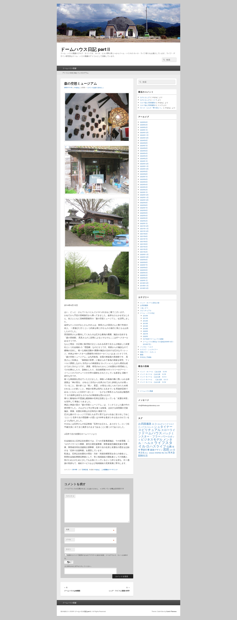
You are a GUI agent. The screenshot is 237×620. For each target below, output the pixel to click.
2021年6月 (144, 241)
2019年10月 (144, 288)
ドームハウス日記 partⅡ (85, 49)
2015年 (145, 328)
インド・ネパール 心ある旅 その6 (153, 371)
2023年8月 (144, 174)
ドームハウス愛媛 (69, 68)
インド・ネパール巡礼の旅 (149, 303)
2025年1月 (144, 130)
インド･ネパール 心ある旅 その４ (153, 377)
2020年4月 (144, 272)
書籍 (141, 354)
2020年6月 (144, 267)
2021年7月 (144, 239)
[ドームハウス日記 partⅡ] (118, 41)
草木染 (171, 452)
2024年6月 (144, 148)
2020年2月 (144, 278)
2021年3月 (144, 249)
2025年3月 (144, 125)
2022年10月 (144, 200)
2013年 (145, 323)
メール (68, 539)
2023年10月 (144, 169)
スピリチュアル (145, 310)
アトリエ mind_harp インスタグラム (75, 73)
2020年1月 (144, 280)
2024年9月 (144, 140)
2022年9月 (144, 202)
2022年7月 (144, 208)
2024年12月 (144, 132)
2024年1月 (144, 161)
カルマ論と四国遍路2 (147, 102)
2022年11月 (144, 197)
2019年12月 (144, 283)
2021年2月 (144, 252)
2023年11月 (144, 166)
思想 (166, 449)
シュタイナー (163, 426)
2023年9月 (144, 171)
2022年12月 (144, 195)
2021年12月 (144, 226)
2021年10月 (144, 231)
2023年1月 (144, 192)
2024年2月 (144, 158)
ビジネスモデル (152, 439)
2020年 (145, 331)
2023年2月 (144, 189)
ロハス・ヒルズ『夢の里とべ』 (151, 108)
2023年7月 (144, 176)
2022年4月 (144, 215)
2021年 (145, 334)
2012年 (145, 321)
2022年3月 (144, 218)
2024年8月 (144, 143)
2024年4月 (144, 153)
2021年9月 (144, 234)
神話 (162, 453)
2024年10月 (144, 138)
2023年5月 (144, 182)
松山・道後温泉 (150, 453)
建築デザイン (156, 449)
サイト (68, 549)
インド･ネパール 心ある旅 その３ (154, 379)
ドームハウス (152, 432)
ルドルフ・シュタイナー (149, 349)
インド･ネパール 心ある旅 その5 (153, 374)
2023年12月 (144, 163)
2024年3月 (144, 156)
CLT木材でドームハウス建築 (153, 339)
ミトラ (154, 100)
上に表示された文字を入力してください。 (78, 566)
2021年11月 (144, 228)
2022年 (145, 336)
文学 (171, 450)
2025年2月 (144, 127)
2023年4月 (144, 184)
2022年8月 (144, 205)
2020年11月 (144, 254)
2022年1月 (144, 223)
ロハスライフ (156, 446)
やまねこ (77, 87)
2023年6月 (144, 179)
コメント (70, 496)
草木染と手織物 (145, 357)
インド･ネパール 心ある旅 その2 (153, 382)
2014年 (74, 469)
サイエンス (149, 427)
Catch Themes (171, 611)
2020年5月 (144, 270)
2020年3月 (144, 275)
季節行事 (145, 449)
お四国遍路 (144, 305)
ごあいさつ (144, 308)
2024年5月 (144, 151)
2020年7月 (144, 265)
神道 (166, 453)
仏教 (169, 446)
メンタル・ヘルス (146, 347)
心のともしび (145, 97)
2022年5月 (144, 213)
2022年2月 (144, 221)
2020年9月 (144, 259)
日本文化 (85, 469)
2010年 (145, 315)
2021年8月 (144, 236)
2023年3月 (144, 187)
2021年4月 (144, 246)
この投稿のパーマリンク (109, 469)
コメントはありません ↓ (95, 87)
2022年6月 (144, 210)
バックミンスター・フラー (156, 434)
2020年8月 (144, 262)
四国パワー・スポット (148, 352)
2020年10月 (144, 257)
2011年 (145, 318)
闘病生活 (143, 455)
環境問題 (158, 453)
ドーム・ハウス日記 (147, 313)
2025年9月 (144, 122)
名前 (67, 529)
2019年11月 (144, 285)
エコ (154, 423)
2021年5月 (144, 244)
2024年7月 (144, 145)
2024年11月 (144, 135)
